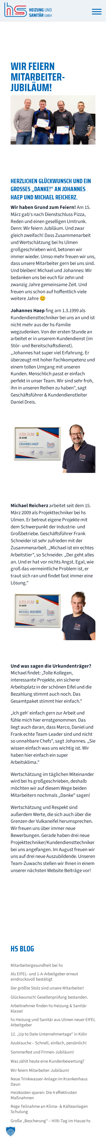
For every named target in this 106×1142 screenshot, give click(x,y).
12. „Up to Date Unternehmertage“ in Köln (49, 1034)
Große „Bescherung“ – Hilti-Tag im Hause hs (50, 1121)
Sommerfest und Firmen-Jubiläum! (42, 1052)
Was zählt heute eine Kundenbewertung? (47, 1061)
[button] (10, 1131)
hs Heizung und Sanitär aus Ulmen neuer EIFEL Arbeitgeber (53, 1022)
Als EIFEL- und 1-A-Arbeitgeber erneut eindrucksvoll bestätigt (44, 976)
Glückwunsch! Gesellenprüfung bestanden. (49, 997)
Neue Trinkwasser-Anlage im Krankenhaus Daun (49, 1082)
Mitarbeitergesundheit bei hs (37, 965)
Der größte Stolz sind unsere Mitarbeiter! (47, 988)
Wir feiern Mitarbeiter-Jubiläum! (40, 1070)
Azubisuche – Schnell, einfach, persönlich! (49, 1043)
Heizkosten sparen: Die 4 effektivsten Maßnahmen (44, 1095)
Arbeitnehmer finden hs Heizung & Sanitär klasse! (49, 1008)
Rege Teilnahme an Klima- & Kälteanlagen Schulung (49, 1109)
